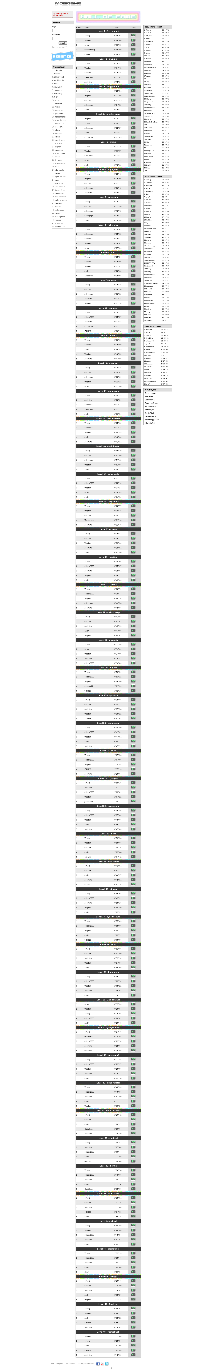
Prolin (148, 349)
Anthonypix (149, 410)
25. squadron (57, 150)
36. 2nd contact (58, 187)
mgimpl (148, 309)
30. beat (55, 167)
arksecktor (88, 77)
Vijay (148, 142)
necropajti (88, 216)
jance (148, 133)
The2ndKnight (151, 67)
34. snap (55, 180)
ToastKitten (89, 520)
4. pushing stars (58, 80)
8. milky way (57, 94)
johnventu (88, 137)
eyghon (149, 76)
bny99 (148, 165)
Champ (148, 99)
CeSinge (149, 64)
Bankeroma (150, 400)
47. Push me (57, 223)
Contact (80, 1363)
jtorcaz (148, 372)
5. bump (55, 84)
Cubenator (150, 347)
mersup (148, 84)
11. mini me (57, 104)
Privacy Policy (89, 1363)
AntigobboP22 (151, 107)
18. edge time (58, 127)
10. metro (56, 100)
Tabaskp (87, 857)
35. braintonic (58, 183)
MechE (148, 159)
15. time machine (59, 117)
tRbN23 (87, 331)
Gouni (148, 171)
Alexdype (149, 396)
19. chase (56, 130)
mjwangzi (149, 102)
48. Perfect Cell (58, 227)
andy (86, 110)
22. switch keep (58, 140)
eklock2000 (89, 73)
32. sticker (56, 173)
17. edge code (58, 123)
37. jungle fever (58, 190)
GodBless (88, 156)
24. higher (56, 147)
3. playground (58, 77)
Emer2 (148, 358)
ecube (148, 79)
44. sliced (56, 213)
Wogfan (87, 40)
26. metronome (58, 153)
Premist (148, 125)
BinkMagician (150, 96)
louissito (149, 110)
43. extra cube (58, 210)
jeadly (148, 344)
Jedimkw (88, 82)
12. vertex (56, 107)
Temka (148, 87)
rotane (87, 54)
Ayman (148, 70)
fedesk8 (149, 128)
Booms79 (149, 93)
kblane (148, 61)
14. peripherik (58, 114)
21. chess (56, 137)
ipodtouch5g (89, 50)
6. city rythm (57, 87)
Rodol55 (149, 130)
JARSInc (149, 378)
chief (86, 1272)
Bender (148, 73)
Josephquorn (150, 393)
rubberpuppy (150, 246)
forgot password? (59, 47)
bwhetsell (149, 136)
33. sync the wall (59, 177)
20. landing (57, 133)
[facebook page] (98, 1365)
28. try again (57, 160)
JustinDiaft (149, 413)
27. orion (56, 157)
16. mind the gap (59, 120)
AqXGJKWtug (150, 406)
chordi (148, 355)
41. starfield (57, 203)
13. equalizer (57, 110)
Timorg (87, 36)
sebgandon (150, 151)
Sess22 (149, 59)
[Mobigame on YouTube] (102, 1365)
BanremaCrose (151, 403)
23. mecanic (57, 143)
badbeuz (149, 364)
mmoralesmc (150, 148)
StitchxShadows (151, 122)
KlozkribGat (150, 423)
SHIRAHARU (150, 113)
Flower (148, 162)
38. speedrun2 (58, 193)
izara (148, 369)
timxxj (86, 45)
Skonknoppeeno (152, 420)
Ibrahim (87, 719)
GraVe (148, 375)
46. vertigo (56, 220)
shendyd (88, 1051)
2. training (56, 74)
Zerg (147, 82)
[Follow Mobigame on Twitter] (107, 1365)
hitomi (148, 168)
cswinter (149, 145)
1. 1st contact (57, 70)
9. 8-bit (55, 97)
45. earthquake (58, 217)
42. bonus (56, 207)
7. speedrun (57, 90)
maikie (87, 885)
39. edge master (59, 197)
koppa (148, 139)
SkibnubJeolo (150, 416)
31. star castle (58, 170)
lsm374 (87, 1161)
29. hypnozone (58, 163)
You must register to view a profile (60, 14)
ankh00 (149, 320)
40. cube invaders (59, 200)
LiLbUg (148, 105)
